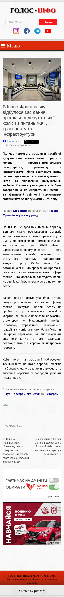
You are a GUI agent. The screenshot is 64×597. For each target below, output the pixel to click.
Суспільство (26, 145)
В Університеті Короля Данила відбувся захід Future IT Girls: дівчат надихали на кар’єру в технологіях (47, 446)
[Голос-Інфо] (33, 10)
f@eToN (39, 591)
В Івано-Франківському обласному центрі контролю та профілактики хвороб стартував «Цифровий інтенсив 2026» (16, 450)
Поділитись (13, 141)
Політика (14, 145)
